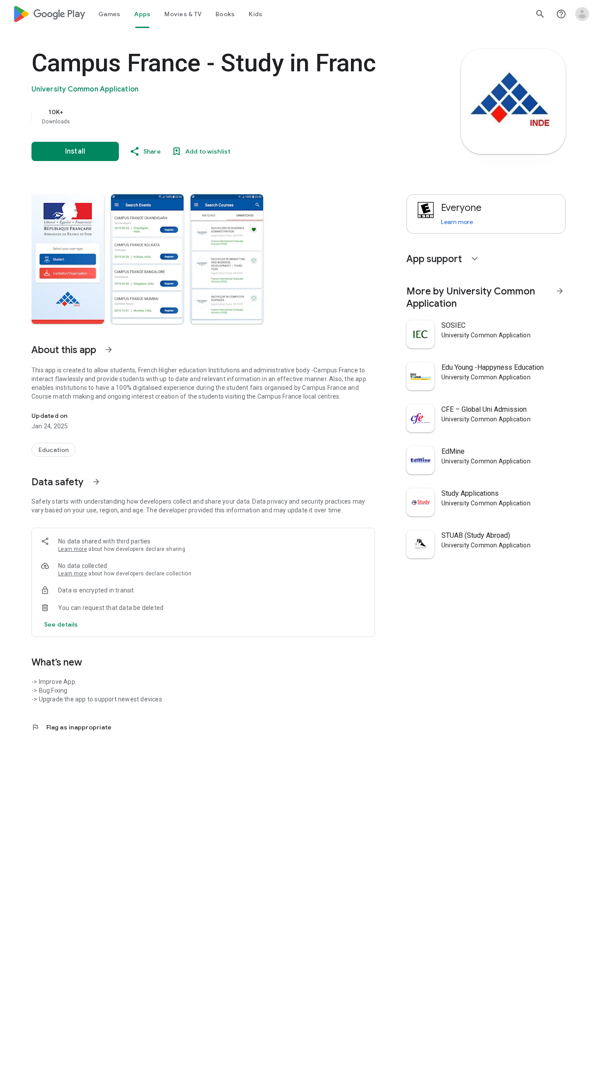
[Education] (53, 449)
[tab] (109, 14)
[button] (67, 259)
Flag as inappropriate (71, 727)
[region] (206, 116)
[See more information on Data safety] (96, 481)
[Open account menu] (582, 14)
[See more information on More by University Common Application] (559, 290)
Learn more (72, 549)
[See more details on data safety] (61, 624)
